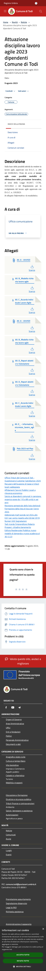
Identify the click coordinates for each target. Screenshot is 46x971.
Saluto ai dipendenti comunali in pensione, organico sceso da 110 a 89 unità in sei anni (23, 499)
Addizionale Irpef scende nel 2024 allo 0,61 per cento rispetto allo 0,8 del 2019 (22, 516)
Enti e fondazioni (13, 731)
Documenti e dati (13, 744)
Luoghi (9, 850)
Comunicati (11, 834)
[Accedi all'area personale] (36, 3)
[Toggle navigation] (5, 11)
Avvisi (8, 838)
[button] (23, 966)
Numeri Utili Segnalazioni (16, 521)
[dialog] (23, 948)
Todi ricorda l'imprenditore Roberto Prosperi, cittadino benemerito (20, 526)
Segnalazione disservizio (16, 903)
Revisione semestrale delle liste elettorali (22, 505)
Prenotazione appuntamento (18, 899)
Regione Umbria (11, 3)
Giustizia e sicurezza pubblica (18, 799)
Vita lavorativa (12, 765)
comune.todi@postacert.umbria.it (21, 884)
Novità (15, 22)
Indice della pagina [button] (16, 124)
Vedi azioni (22, 91)
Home (5, 22)
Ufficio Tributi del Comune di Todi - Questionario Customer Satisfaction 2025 (23, 479)
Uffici (8, 727)
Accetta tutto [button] (22, 955)
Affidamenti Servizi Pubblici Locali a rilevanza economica (20, 492)
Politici (9, 736)
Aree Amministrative (15, 723)
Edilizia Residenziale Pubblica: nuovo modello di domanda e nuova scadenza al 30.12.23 (22, 533)
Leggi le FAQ (11, 907)
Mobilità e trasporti (14, 782)
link (10, 949)
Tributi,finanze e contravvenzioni (20, 803)
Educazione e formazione (16, 795)
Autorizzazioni (12, 814)
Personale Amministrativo (17, 740)
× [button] (43, 929)
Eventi (9, 854)
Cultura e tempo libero (15, 761)
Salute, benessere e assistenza (19, 810)
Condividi (9, 91)
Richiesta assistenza (15, 911)
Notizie (24, 22)
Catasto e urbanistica (15, 775)
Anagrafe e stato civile (15, 756)
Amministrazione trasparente (18, 924)
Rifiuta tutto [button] (23, 961)
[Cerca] (40, 11)
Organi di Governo (14, 719)
